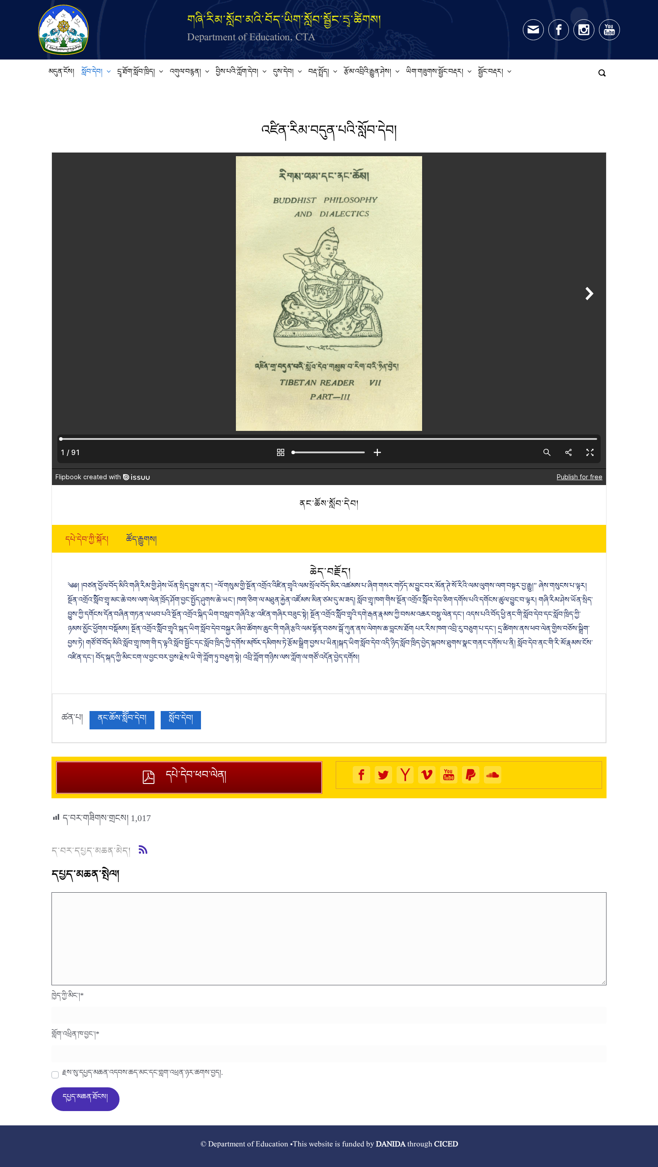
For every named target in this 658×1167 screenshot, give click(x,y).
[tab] (87, 541)
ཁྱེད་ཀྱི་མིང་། (67, 997)
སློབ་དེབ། (181, 720)
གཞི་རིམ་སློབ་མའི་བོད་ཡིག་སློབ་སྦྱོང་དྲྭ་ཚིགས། (284, 19)
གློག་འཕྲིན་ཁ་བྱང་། (75, 1036)
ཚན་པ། (72, 720)
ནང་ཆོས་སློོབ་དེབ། (122, 720)
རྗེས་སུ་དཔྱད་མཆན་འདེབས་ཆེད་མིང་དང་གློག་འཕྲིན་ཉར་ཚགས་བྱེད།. (142, 1074)
